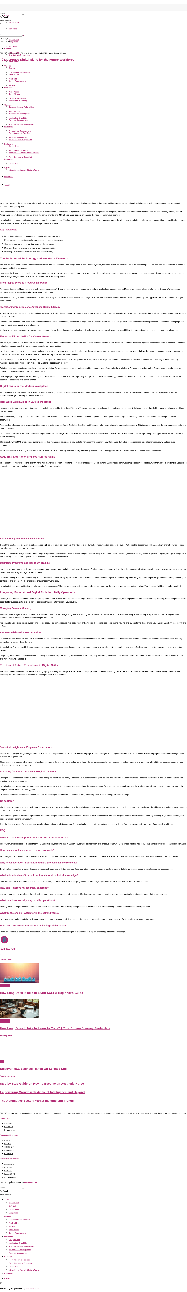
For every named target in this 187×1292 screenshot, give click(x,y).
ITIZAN (7, 1140)
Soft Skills (13, 29)
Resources (8, 176)
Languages (13, 1213)
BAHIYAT (8, 1170)
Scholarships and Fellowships (21, 107)
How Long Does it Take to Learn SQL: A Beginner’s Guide (41, 993)
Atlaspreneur (9, 1164)
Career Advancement (17, 1233)
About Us (8, 1123)
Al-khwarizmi (9, 1150)
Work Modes (14, 1229)
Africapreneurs (10, 1177)
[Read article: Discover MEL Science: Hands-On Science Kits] (93, 1049)
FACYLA (7, 1143)
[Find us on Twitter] (1, 2)
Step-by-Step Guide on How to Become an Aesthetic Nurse (42, 1083)
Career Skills (14, 1209)
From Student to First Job (19, 150)
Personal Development (18, 137)
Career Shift (14, 146)
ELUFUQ (3, 53)
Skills (6, 16)
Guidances (8, 1236)
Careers (7, 48)
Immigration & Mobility (18, 118)
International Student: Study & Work (24, 170)
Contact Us (8, 1126)
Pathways (8, 126)
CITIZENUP (9, 1147)
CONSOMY (8, 1153)
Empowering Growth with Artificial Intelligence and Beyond (42, 1092)
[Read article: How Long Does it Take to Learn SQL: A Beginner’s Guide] (93, 973)
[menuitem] (7, 185)
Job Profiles (14, 1223)
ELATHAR (8, 1167)
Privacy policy (9, 1130)
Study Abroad (14, 111)
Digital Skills (14, 22)
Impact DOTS (9, 1174)
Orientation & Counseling (19, 55)
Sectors (12, 1226)
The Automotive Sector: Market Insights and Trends (37, 1101)
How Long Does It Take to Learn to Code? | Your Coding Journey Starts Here (55, 1028)
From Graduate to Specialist (20, 157)
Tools (2, 1061)
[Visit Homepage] (3, 10)
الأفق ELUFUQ (7, 949)
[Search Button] (23, 14)
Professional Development (20, 131)
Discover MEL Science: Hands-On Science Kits (33, 1069)
